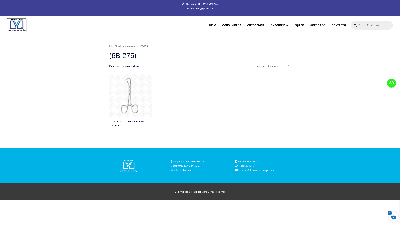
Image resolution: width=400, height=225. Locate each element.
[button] (391, 83)
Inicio (111, 46)
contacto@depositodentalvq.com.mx (257, 170)
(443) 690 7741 (193, 3)
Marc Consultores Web (213, 191)
